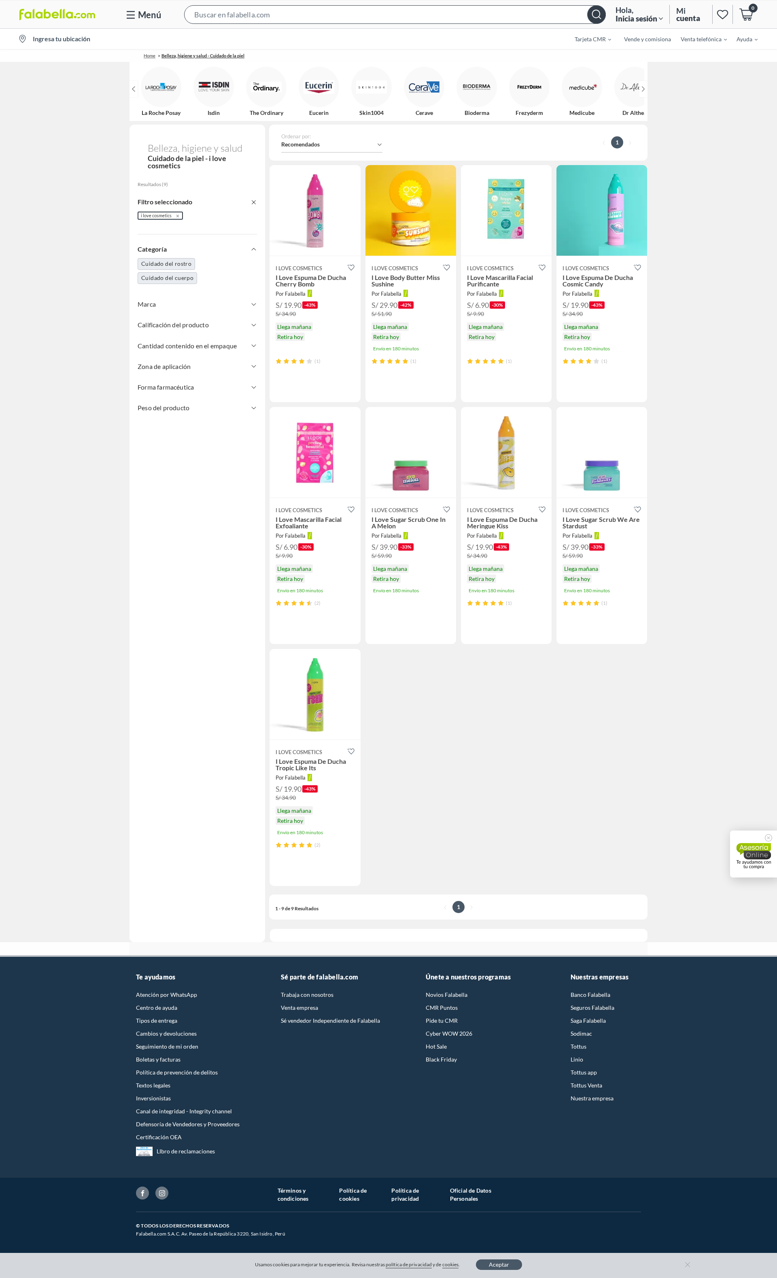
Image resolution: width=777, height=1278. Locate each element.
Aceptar (499, 1264)
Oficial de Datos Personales (470, 1194)
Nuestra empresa (592, 1098)
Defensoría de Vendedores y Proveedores (188, 1124)
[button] (395, 14)
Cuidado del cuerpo (167, 278)
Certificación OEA (159, 1137)
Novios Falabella (446, 994)
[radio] (279, 361)
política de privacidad (409, 1264)
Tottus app (584, 1072)
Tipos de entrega (156, 1020)
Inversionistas (153, 1098)
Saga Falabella (588, 1020)
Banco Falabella (590, 994)
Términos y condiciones (293, 1194)
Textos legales (153, 1085)
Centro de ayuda (156, 1007)
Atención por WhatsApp (166, 994)
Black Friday (441, 1059)
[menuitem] (588, 38)
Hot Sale (436, 1046)
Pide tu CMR (442, 1020)
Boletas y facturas (158, 1059)
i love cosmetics (156, 215)
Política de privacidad (405, 1194)
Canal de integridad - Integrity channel (184, 1111)
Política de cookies (353, 1194)
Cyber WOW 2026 (449, 1033)
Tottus (578, 1046)
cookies (450, 1264)
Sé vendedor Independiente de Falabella (330, 1020)
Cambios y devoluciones (166, 1033)
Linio (577, 1059)
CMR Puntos (442, 1007)
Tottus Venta (586, 1085)
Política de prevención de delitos (177, 1072)
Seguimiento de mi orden (167, 1046)
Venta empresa (299, 1007)
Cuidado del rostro (166, 264)
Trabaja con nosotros (307, 994)
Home (149, 55)
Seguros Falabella (592, 1007)
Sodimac (581, 1033)
